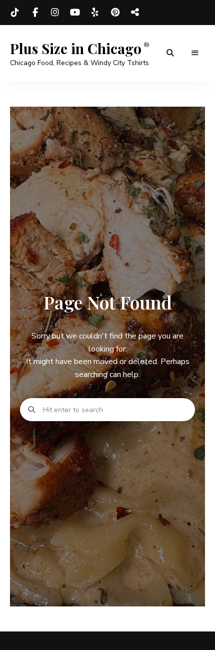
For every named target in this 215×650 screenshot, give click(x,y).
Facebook (35, 12)
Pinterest (115, 12)
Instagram (55, 12)
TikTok (15, 12)
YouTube (75, 12)
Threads (135, 12)
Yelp (95, 12)
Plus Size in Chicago (76, 48)
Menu (195, 53)
